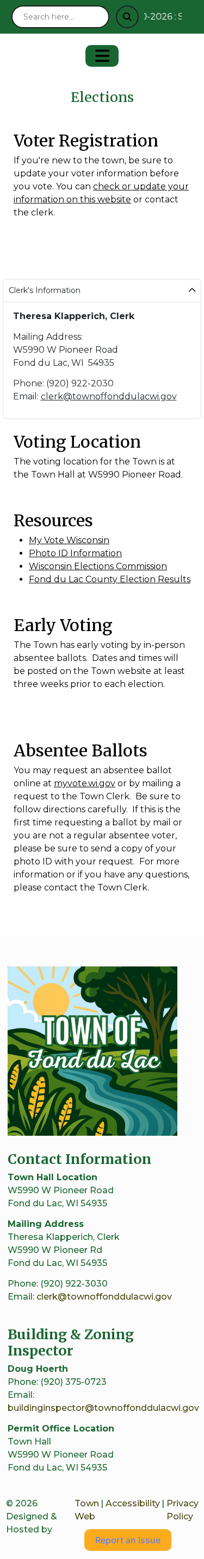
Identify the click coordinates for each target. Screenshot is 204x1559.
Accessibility (133, 1503)
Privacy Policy (182, 1510)
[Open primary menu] (102, 56)
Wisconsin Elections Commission (98, 566)
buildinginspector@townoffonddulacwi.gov (103, 1408)
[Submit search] (127, 16)
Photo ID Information (75, 553)
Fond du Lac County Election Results (109, 579)
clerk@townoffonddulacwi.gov (109, 396)
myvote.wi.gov (84, 783)
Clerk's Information (45, 290)
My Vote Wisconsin (69, 540)
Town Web (87, 1510)
